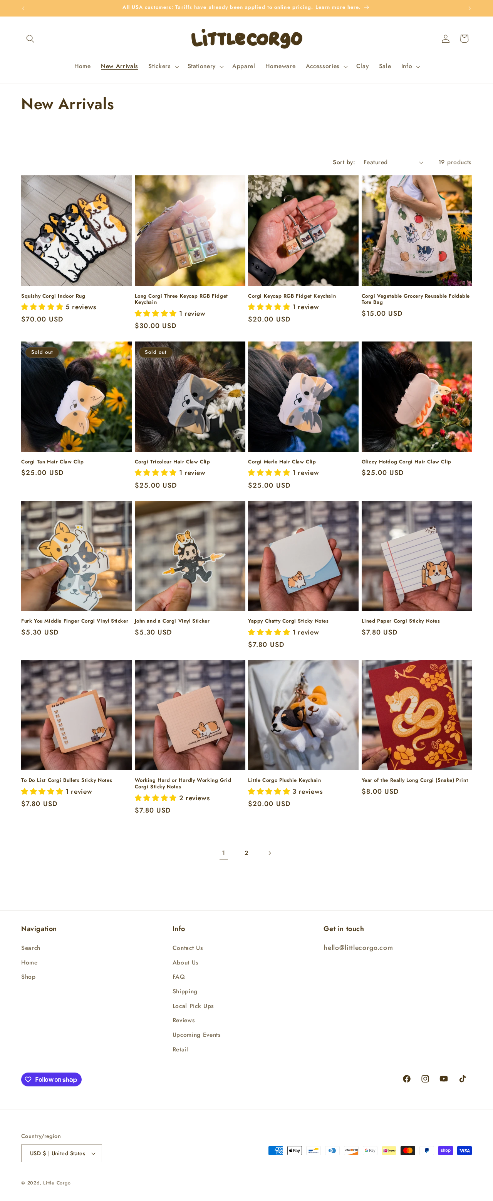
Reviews (184, 1020)
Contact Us (188, 948)
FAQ (179, 977)
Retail (180, 1049)
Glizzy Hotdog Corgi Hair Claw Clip (406, 462)
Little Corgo (56, 1182)
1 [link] (223, 853)
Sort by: (344, 162)
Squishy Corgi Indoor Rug (53, 296)
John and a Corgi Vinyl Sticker (172, 621)
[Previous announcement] (23, 8)
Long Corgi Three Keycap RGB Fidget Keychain (181, 299)
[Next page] (269, 853)
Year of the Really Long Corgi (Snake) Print (415, 780)
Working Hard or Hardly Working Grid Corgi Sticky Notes (183, 783)
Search (30, 948)
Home (29, 962)
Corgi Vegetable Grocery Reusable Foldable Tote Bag (416, 299)
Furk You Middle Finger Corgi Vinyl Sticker (74, 621)
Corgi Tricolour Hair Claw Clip (172, 462)
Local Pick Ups (193, 1006)
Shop (28, 977)
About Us (186, 962)
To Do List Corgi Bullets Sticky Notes (66, 780)
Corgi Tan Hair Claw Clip (52, 462)
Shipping (185, 991)
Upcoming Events (197, 1035)
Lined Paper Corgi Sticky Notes (401, 621)
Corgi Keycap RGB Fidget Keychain (292, 296)
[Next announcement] (469, 8)
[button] (30, 38)
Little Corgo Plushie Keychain (284, 780)
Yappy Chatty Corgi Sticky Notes (288, 621)
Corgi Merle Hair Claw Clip (282, 462)
